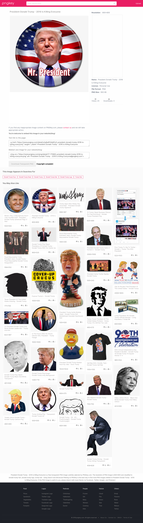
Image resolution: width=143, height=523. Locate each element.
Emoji (116, 493)
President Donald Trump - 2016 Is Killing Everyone (44, 216)
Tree (100, 506)
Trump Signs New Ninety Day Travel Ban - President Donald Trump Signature (69, 205)
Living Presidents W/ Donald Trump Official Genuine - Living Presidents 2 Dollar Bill (125, 317)
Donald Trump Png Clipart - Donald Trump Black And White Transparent (15, 376)
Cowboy (86, 506)
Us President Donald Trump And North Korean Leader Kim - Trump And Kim (16, 328)
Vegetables (27, 499)
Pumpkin (26, 506)
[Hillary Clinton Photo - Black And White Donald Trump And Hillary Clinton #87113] (126, 380)
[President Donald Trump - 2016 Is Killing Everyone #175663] (44, 201)
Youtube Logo (46, 499)
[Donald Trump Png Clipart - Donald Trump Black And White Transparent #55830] (16, 356)
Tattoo (116, 509)
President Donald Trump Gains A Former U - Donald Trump (98, 249)
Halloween (66, 496)
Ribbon (116, 506)
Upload (138, 3)
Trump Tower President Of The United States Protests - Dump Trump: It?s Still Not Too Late (98, 321)
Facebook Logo (47, 503)
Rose (116, 499)
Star (100, 503)
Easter (65, 506)
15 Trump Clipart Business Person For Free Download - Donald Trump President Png (99, 214)
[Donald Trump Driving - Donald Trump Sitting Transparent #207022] (99, 433)
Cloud (101, 493)
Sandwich (26, 496)
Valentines (66, 503)
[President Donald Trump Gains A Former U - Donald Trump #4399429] (99, 236)
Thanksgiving (67, 499)
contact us (67, 128)
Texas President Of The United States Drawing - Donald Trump (15, 300)
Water (116, 503)
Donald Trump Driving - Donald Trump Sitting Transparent (98, 460)
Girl (84, 496)
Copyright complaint (45, 164)
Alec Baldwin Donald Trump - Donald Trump (97, 398)
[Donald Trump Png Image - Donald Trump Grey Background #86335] (44, 359)
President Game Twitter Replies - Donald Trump (98, 275)
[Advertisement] (32, 107)
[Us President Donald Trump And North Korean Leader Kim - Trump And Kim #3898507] (16, 318)
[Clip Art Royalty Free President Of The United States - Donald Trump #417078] (126, 272)
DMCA (119, 517)
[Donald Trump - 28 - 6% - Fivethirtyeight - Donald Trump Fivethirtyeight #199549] (71, 406)
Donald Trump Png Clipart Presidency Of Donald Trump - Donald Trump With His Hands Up (44, 246)
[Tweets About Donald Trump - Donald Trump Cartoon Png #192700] (16, 402)
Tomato (25, 503)
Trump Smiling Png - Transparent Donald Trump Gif (43, 415)
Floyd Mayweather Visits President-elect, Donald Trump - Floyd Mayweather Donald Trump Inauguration (16, 260)
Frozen (85, 493)
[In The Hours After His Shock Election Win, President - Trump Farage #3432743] (44, 319)
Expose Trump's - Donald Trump (43, 296)
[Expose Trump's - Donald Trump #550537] (44, 275)
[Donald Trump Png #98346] (71, 380)
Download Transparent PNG (22, 164)
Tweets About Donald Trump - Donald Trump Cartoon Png (15, 418)
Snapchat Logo (47, 506)
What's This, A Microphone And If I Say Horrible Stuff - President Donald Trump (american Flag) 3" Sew (16, 218)
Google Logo (46, 509)
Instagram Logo (47, 493)
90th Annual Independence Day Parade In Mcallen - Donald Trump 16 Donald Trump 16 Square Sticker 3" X (126, 352)
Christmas (66, 493)
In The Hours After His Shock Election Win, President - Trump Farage (43, 335)
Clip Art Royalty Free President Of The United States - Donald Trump (127, 287)
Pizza (25, 493)
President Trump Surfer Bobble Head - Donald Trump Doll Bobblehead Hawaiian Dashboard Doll (71, 315)
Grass (101, 499)
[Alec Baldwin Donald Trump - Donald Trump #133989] (99, 385)
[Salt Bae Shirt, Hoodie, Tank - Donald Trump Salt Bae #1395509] (99, 346)
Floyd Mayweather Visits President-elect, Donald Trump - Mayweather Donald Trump (70, 235)
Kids (84, 509)
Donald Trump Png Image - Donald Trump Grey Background (43, 374)
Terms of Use (127, 517)
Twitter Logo (46, 496)
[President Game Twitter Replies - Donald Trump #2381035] (99, 265)
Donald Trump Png (65, 389)
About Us (103, 517)
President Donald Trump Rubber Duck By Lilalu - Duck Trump (70, 363)
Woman (85, 503)
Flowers (117, 496)
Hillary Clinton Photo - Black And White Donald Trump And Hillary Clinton (126, 399)
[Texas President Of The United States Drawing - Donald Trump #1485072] (16, 284)
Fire (100, 496)
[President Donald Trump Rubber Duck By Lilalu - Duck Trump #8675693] (71, 344)
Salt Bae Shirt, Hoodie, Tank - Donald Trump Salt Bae (97, 364)
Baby (84, 499)
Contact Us (112, 517)
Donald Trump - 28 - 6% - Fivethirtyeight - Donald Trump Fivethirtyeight (70, 419)
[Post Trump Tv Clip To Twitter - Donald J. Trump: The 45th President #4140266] (126, 216)
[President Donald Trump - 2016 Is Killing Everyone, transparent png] (49, 54)
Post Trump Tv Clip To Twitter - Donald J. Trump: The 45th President (125, 249)
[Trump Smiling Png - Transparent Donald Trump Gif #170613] (44, 398)
